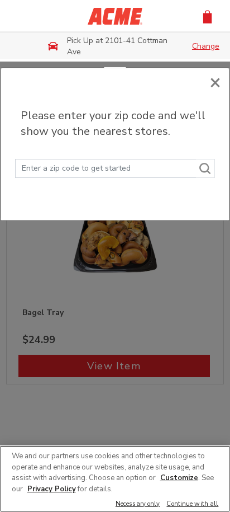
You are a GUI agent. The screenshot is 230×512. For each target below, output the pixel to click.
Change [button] (205, 46)
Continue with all (192, 504)
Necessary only (138, 504)
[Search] (205, 168)
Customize (179, 478)
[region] (115, 478)
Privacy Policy (51, 489)
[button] (207, 16)
